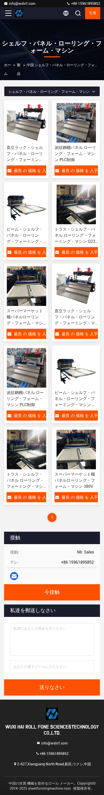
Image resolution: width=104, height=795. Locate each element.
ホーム (7, 69)
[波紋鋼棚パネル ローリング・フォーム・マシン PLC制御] (76, 123)
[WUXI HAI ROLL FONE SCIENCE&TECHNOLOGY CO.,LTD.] (25, 13)
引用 (92, 13)
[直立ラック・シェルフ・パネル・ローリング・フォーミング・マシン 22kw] (26, 123)
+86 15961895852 (85, 4)
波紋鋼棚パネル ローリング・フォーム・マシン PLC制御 (75, 153)
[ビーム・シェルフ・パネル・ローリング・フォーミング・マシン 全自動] (26, 204)
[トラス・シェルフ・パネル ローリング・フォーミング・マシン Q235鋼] (76, 204)
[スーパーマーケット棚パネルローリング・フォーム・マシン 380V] (26, 286)
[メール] (14, 576)
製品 (18, 69)
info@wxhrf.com (22, 4)
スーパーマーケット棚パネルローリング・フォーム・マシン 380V (75, 480)
